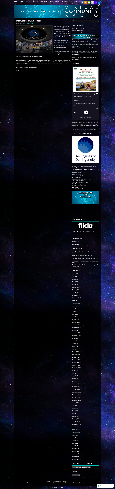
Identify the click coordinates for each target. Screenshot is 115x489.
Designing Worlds (76, 172)
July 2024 (75, 341)
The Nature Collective (78, 180)
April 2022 (75, 413)
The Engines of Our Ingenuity (79, 176)
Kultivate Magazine (77, 177)
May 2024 (75, 346)
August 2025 (75, 306)
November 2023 (76, 362)
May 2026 (75, 282)
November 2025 (76, 298)
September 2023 (76, 368)
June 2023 (75, 376)
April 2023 (75, 381)
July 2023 (75, 373)
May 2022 (75, 411)
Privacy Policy (77, 467)
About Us (28, 1)
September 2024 (76, 335)
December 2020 (76, 456)
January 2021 (76, 454)
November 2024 (76, 330)
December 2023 (76, 359)
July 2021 (75, 437)
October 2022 (76, 397)
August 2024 (75, 338)
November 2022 (76, 394)
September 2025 (76, 303)
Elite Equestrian (76, 174)
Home (15, 1)
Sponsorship (43, 1)
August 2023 (75, 370)
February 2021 (76, 451)
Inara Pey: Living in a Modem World (81, 179)
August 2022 (75, 403)
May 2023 (75, 378)
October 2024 (76, 333)
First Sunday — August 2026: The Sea (82, 255)
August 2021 (75, 435)
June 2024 (75, 343)
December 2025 (76, 295)
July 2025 (75, 308)
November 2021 (76, 427)
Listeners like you (81, 188)
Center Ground (76, 171)
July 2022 (75, 405)
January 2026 (76, 292)
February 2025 (76, 322)
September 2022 (76, 400)
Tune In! (21, 1)
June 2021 (75, 440)
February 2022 (76, 419)
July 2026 (75, 276)
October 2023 (76, 365)
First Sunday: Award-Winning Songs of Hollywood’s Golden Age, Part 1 (85, 265)
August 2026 (75, 273)
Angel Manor (75, 167)
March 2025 (75, 319)
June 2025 (75, 311)
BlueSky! (80, 32)
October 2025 (76, 300)
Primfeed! (92, 32)
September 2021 (76, 432)
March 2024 (75, 351)
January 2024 (76, 357)
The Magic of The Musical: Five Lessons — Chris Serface (84, 252)
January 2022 (76, 421)
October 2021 (76, 429)
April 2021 (75, 446)
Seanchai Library (76, 184)
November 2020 (76, 459)
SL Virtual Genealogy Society (79, 185)
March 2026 (75, 287)
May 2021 (75, 443)
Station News (75, 244)
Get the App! (74, 1)
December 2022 (76, 392)
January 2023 (76, 389)
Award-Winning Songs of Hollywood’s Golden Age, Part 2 (85, 261)
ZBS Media (75, 187)
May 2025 (75, 314)
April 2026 (75, 284)
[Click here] (85, 149)
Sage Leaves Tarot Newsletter (80, 182)
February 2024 (76, 354)
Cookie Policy (86, 467)
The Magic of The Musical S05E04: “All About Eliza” (85, 258)
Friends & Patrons (54, 1)
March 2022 (75, 416)
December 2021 (76, 424)
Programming (30, 23)
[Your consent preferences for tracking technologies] (105, 486)
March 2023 (75, 384)
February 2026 (76, 290)
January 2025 (76, 325)
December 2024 (76, 327)
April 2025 (75, 316)
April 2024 (75, 349)
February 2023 (76, 386)
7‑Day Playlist (64, 1)
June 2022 (75, 408)
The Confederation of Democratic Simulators (83, 169)
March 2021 (75, 448)
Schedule (35, 1)
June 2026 (75, 279)
